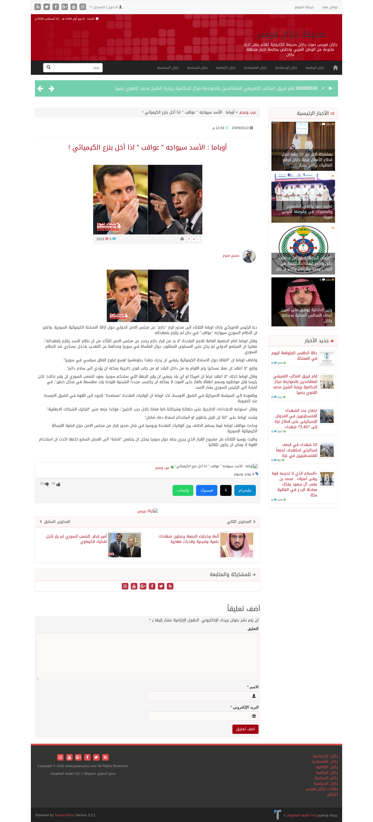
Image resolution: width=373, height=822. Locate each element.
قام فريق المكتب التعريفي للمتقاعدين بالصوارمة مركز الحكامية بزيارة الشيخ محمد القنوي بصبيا (204, 88)
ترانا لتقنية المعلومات (301, 815)
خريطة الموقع (304, 7)
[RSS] (38, 7)
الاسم (253, 687)
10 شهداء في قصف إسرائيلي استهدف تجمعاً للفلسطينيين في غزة (296, 450)
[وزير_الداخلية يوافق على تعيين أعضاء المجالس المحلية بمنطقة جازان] (303, 302)
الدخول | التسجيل (105, 7)
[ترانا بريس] (278, 815)
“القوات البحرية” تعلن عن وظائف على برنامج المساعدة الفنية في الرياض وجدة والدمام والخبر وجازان (304, 263)
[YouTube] (74, 7)
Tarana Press (65, 815)
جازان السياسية (168, 68)
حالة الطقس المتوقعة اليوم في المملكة (294, 355)
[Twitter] (47, 7)
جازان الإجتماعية (286, 68)
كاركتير (332, 794)
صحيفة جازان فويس (290, 34)
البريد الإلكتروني (244, 707)
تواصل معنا (330, 7)
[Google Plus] (65, 7)
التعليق (253, 628)
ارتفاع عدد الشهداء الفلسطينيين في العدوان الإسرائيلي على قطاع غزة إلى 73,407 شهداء (296, 419)
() (42, 483)
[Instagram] (83, 7)
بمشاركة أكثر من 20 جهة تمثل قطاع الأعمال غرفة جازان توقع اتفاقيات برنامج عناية (307, 160)
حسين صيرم (231, 255)
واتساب (183, 490)
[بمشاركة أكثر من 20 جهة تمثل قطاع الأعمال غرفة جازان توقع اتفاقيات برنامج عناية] (303, 146)
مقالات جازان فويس (322, 789)
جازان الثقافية (226, 68)
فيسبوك (206, 490)
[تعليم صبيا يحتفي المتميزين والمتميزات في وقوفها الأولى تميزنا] (303, 198)
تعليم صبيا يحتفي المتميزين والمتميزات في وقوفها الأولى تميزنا (307, 211)
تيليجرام (245, 490)
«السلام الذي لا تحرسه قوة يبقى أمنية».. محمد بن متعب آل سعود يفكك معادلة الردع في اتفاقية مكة (294, 484)
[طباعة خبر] (182, 239)
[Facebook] (56, 7)
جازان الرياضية (315, 68)
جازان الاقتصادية (255, 68)
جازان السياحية (197, 68)
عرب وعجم (247, 112)
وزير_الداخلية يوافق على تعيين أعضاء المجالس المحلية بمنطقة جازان (306, 315)
